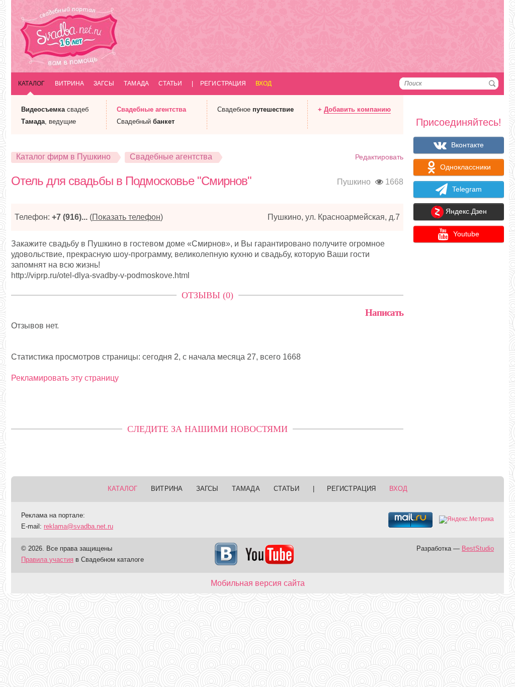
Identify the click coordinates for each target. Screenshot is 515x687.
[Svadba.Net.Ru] (69, 37)
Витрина (69, 83)
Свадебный (146, 121)
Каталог (31, 83)
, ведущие (48, 121)
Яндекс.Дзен (465, 212)
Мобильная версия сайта (258, 583)
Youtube (465, 234)
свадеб (55, 109)
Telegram (466, 189)
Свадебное (255, 109)
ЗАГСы (104, 83)
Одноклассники (464, 167)
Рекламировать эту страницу (65, 378)
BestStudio (478, 548)
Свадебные (151, 109)
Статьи (170, 83)
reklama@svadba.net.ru (78, 526)
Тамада (136, 83)
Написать (384, 312)
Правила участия (47, 559)
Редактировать (379, 157)
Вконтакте (466, 145)
